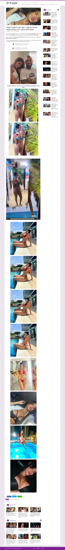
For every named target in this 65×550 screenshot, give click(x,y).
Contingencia (42, 4)
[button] (23, 189)
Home (23, 4)
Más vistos (52, 4)
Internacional (36, 4)
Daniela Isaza (17, 499)
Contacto (42, 548)
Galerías (17, 31)
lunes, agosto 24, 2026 (25, 2)
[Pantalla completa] (39, 218)
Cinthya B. (8, 31)
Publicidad (38, 548)
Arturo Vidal (12, 499)
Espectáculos (27, 4)
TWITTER (14, 496)
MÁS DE (7, 499)
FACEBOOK (9, 496)
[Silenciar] (37, 218)
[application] (23, 189)
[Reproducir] (7, 218)
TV (31, 4)
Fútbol (48, 4)
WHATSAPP (20, 496)
